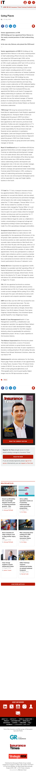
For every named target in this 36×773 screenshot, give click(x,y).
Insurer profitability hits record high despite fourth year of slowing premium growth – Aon (9, 502)
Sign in (12, 22)
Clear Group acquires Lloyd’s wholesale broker (8, 564)
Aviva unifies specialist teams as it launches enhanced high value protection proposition (26, 503)
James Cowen (7, 570)
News (5, 380)
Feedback (9, 724)
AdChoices (6, 723)
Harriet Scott (24, 574)
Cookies (14, 723)
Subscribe (23, 723)
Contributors (16, 721)
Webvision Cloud (22, 770)
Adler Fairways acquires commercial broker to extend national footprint (26, 566)
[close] (34, 22)
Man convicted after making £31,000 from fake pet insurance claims (26, 535)
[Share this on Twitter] (6, 26)
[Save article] (33, 26)
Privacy (6, 721)
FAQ (29, 723)
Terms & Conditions (25, 719)
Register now (18, 457)
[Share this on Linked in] (10, 26)
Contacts (13, 719)
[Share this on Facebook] (2, 26)
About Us (5, 719)
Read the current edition (18, 441)
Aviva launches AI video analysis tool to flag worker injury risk (8, 535)
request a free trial (27, 463)
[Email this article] (14, 26)
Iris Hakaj (23, 512)
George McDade (8, 510)
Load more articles (18, 584)
